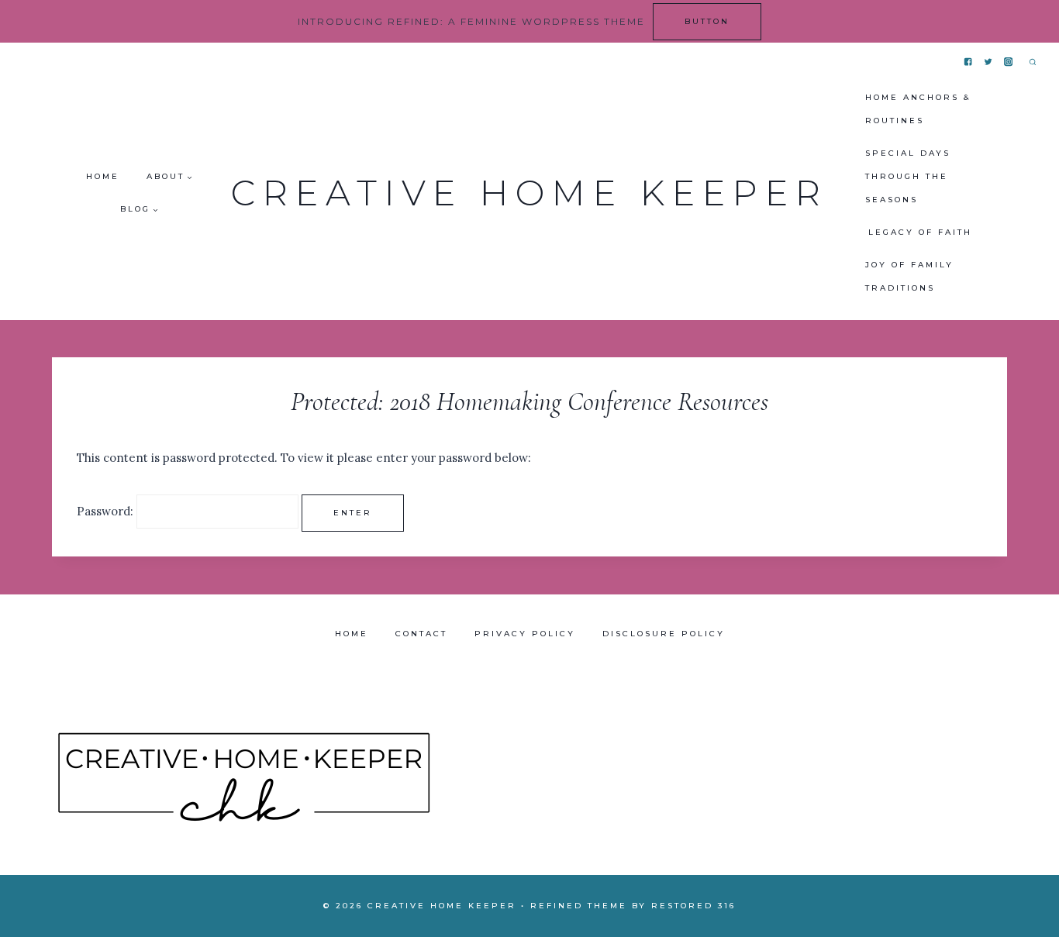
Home (102, 176)
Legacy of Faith (920, 232)
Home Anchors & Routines (918, 109)
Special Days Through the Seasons (907, 176)
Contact (421, 634)
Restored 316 (693, 906)
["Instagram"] (1009, 62)
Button (707, 21)
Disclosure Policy (663, 634)
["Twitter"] (989, 62)
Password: (106, 511)
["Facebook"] (969, 62)
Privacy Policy (524, 634)
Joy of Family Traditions (909, 276)
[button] (189, 177)
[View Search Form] (1032, 62)
